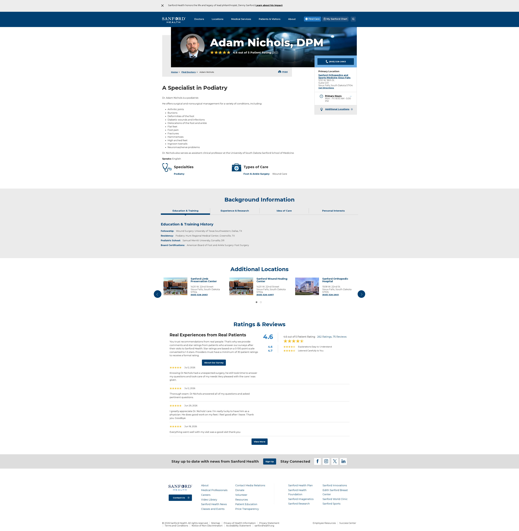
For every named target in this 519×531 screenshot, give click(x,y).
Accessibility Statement (238, 525)
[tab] (185, 212)
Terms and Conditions (176, 525)
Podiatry (179, 173)
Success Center (347, 523)
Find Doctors (189, 72)
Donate (239, 490)
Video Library (209, 499)
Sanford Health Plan (300, 485)
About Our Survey (214, 362)
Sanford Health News (214, 504)
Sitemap (215, 523)
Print (285, 72)
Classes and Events (212, 508)
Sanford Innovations (335, 485)
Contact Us (179, 497)
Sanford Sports (331, 503)
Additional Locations (337, 109)
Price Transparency (247, 508)
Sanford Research (299, 503)
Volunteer (241, 494)
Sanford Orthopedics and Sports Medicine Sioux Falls (334, 76)
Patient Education (246, 504)
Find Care (314, 19)
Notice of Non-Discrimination (207, 525)
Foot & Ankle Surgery (257, 173)
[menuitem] (199, 19)
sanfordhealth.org (264, 525)
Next (361, 295)
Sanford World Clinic (335, 499)
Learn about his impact (269, 5)
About (205, 485)
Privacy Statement (269, 523)
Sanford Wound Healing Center (272, 280)
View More (259, 441)
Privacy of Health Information (240, 523)
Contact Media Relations (250, 485)
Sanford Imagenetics (301, 499)
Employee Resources (324, 523)
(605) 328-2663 (337, 61)
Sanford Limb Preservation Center (204, 280)
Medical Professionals (214, 490)
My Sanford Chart (336, 19)
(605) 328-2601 (330, 294)
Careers (205, 494)
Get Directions (326, 88)
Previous (158, 295)
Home (174, 72)
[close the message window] (162, 5)
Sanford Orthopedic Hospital (335, 280)
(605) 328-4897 (265, 294)
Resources (241, 499)
